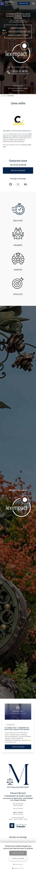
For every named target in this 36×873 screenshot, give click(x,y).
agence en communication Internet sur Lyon (17, 137)
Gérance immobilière (18, 28)
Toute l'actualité (18, 747)
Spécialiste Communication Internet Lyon (17, 131)
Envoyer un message (18, 170)
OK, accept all (19, 853)
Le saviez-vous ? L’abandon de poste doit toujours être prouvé (17, 728)
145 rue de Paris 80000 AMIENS (18, 88)
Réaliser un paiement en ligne (18, 35)
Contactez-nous (23, 3)
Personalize (19, 864)
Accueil (3, 95)
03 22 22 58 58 (18, 86)
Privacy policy (19, 868)
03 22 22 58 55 (18, 814)
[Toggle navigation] (33, 3)
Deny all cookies (18, 858)
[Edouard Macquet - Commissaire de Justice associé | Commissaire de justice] (2, 3)
